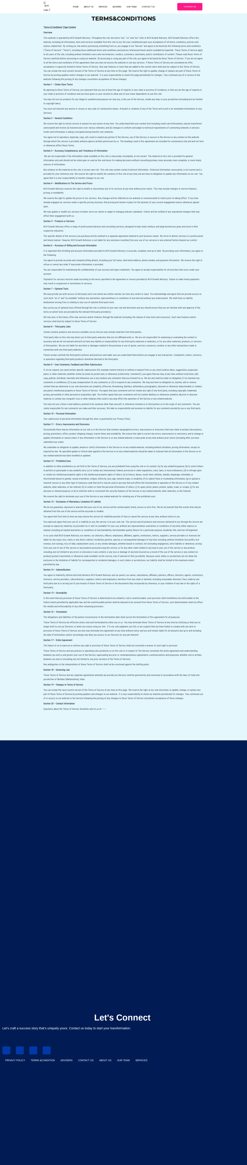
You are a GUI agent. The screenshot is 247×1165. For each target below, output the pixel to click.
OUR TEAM (123, 1060)
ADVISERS (66, 1060)
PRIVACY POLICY (15, 1060)
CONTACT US (85, 1060)
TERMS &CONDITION (43, 1060)
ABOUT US (105, 1060)
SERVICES (141, 1060)
